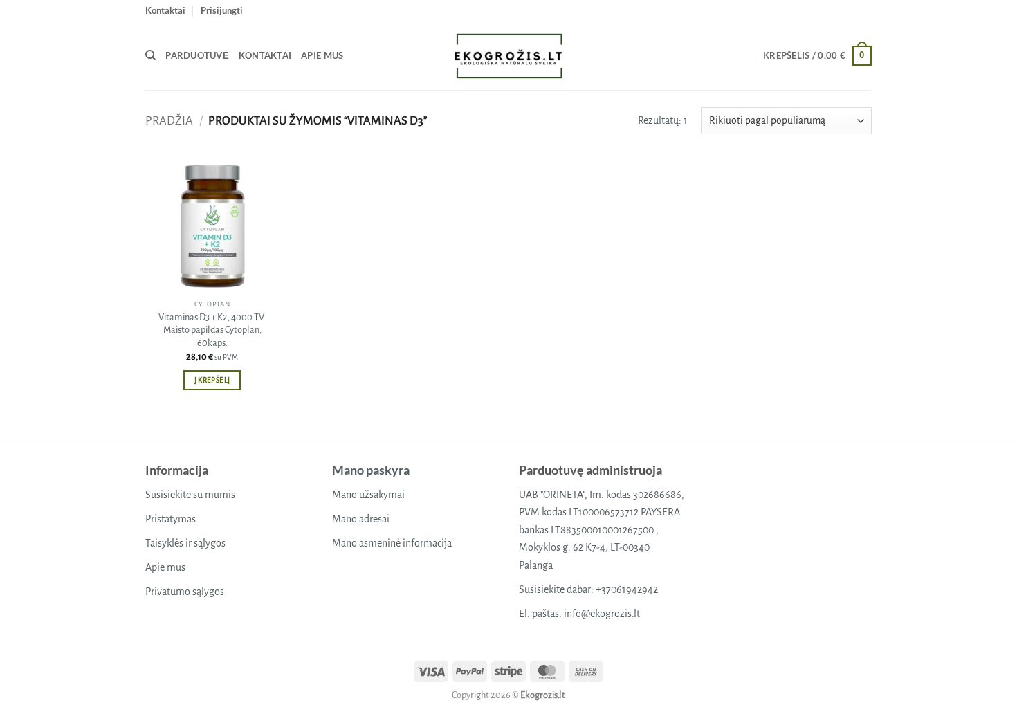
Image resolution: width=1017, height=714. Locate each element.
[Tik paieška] (150, 55)
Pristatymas (170, 518)
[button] (222, 10)
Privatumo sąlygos (184, 591)
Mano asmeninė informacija (392, 543)
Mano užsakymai (368, 494)
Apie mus (322, 55)
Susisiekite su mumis (190, 494)
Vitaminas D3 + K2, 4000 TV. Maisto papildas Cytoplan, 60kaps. (212, 330)
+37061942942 (627, 589)
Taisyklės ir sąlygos (185, 543)
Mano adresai (361, 518)
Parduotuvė (197, 55)
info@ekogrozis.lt (602, 613)
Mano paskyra (371, 469)
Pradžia (169, 120)
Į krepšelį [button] (212, 380)
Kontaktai (165, 10)
